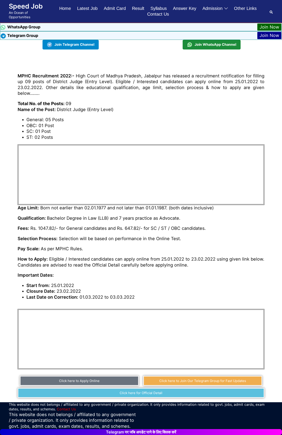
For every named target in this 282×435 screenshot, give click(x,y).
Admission (212, 8)
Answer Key (184, 8)
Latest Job (87, 8)
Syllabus (158, 8)
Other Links (245, 8)
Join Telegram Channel (74, 44)
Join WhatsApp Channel (215, 44)
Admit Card (115, 8)
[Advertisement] (141, 59)
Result (138, 8)
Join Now (269, 27)
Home (65, 8)
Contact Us (158, 14)
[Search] (271, 11)
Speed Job (26, 6)
